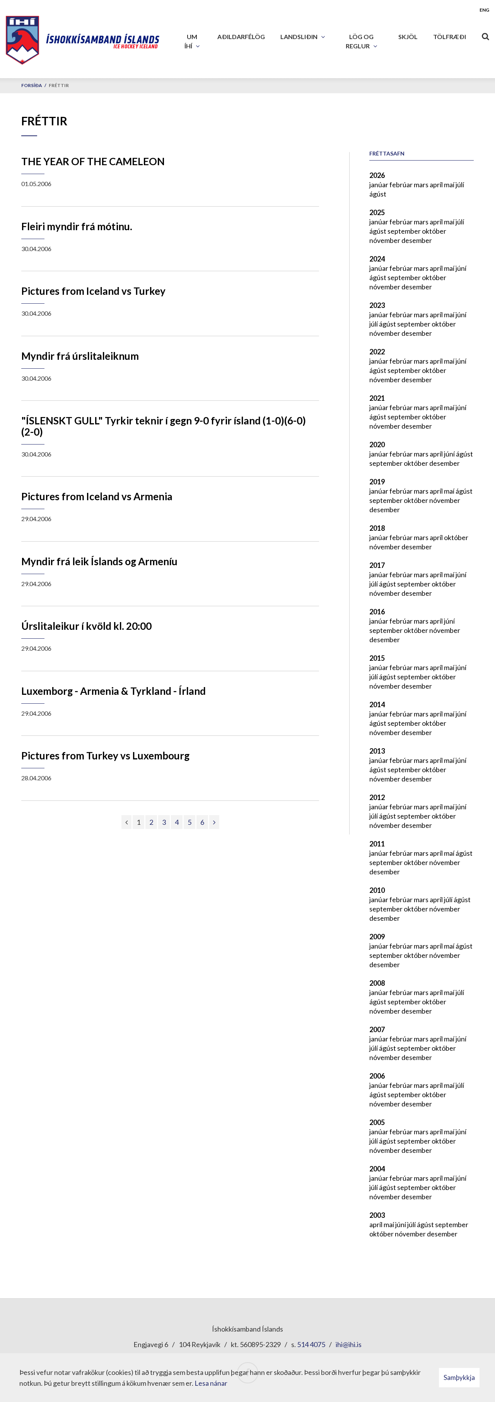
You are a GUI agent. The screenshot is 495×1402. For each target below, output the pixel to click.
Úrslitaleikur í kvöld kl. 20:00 (86, 626)
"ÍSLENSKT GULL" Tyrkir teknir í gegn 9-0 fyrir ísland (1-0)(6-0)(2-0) (163, 426)
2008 (377, 983)
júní (461, 268)
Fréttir (59, 85)
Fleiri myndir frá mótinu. (76, 226)
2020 (377, 444)
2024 (377, 259)
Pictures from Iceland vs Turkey (93, 291)
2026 (377, 175)
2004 (377, 1168)
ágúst (377, 194)
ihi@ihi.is (349, 1344)
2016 (377, 611)
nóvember (385, 240)
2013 (377, 751)
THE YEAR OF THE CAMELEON (93, 161)
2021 (377, 398)
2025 (377, 212)
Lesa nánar (211, 1383)
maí (450, 184)
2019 (377, 481)
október (434, 231)
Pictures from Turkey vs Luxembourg (105, 755)
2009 (377, 936)
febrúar (401, 184)
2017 (377, 565)
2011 (377, 843)
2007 (377, 1029)
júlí (460, 184)
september (404, 231)
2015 (377, 658)
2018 (377, 528)
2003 (377, 1215)
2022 (377, 351)
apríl (437, 184)
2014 (377, 704)
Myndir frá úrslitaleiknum (80, 356)
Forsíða (31, 85)
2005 (377, 1122)
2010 (377, 890)
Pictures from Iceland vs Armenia (96, 496)
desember (416, 240)
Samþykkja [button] (459, 1377)
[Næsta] (214, 822)
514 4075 (311, 1344)
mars (422, 184)
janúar (379, 184)
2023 (377, 305)
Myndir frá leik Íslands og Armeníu (99, 561)
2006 (377, 1076)
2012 (377, 797)
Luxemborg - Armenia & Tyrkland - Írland (113, 691)
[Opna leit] (485, 34)
